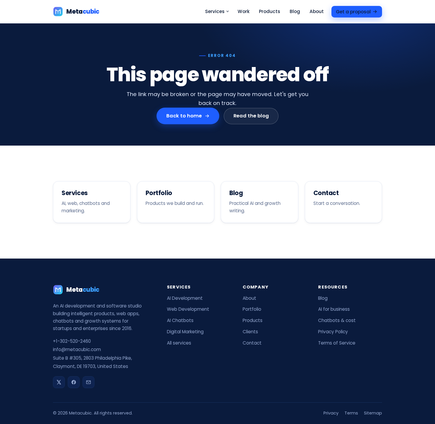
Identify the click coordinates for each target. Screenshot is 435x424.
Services (215, 11)
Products (269, 11)
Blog (295, 11)
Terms (351, 413)
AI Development (185, 298)
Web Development (188, 309)
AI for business (334, 309)
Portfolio (252, 309)
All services (179, 343)
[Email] (88, 382)
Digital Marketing (185, 332)
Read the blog (251, 115)
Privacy (331, 413)
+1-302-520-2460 (72, 341)
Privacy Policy (333, 332)
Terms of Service (336, 343)
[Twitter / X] (59, 382)
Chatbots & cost (337, 320)
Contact (252, 343)
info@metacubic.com (77, 349)
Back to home (184, 115)
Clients (250, 332)
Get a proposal (353, 11)
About (317, 11)
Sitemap (373, 413)
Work (243, 11)
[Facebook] (74, 382)
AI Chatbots (180, 320)
